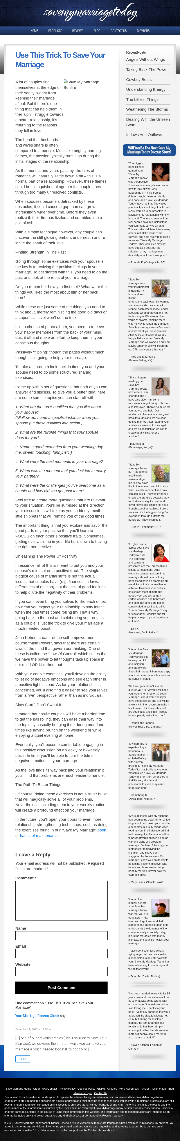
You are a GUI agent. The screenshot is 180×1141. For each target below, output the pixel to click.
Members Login (83, 1093)
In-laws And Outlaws (144, 135)
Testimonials (158, 1088)
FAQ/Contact (49, 1088)
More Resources (129, 1088)
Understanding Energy (146, 89)
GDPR (101, 1088)
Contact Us (100, 1093)
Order (36, 1088)
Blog (171, 1088)
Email (20, 946)
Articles (145, 1088)
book (101, 830)
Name (20, 928)
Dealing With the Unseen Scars (148, 122)
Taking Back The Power (147, 69)
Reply (23, 1058)
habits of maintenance (39, 835)
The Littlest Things (142, 99)
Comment (25, 878)
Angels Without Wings (145, 59)
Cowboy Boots (139, 79)
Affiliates (112, 1088)
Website (23, 964)
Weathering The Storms (147, 109)
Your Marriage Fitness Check (37, 1016)
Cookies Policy (86, 1088)
